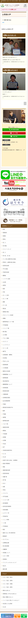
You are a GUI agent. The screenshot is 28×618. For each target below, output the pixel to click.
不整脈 (4, 414)
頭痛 (4, 486)
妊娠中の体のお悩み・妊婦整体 (10, 460)
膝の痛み (5, 331)
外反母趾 (5, 357)
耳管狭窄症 (5, 516)
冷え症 (4, 456)
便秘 (4, 466)
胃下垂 (4, 480)
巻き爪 (4, 565)
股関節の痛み (6, 311)
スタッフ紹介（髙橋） (8, 583)
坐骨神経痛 (5, 387)
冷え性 (4, 607)
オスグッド (5, 341)
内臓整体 (5, 549)
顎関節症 (5, 232)
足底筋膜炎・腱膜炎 (7, 354)
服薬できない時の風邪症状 (9, 532)
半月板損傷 (5, 325)
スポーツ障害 (6, 555)
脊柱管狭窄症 (6, 381)
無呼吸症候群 (6, 420)
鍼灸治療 (5, 569)
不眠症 (4, 404)
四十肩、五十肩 (6, 255)
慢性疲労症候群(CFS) (8, 407)
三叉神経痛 (5, 367)
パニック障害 (6, 519)
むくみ (4, 453)
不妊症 (4, 443)
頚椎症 (4, 235)
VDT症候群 (5, 496)
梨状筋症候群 (6, 390)
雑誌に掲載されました (8, 597)
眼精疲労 (5, 536)
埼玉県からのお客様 (7, 603)
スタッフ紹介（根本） (8, 577)
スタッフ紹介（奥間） (8, 580)
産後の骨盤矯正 (6, 463)
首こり (4, 242)
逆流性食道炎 (6, 473)
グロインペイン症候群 (8, 315)
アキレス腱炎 (6, 338)
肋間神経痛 (5, 377)
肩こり (4, 252)
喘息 (4, 529)
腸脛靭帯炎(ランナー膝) (8, 321)
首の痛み (5, 245)
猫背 (4, 288)
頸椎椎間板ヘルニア (7, 374)
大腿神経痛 (5, 394)
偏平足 (4, 351)
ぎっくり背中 (6, 295)
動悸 (4, 410)
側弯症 (4, 285)
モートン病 (5, 348)
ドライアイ (5, 493)
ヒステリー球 (6, 513)
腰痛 (4, 301)
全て (3, 22)
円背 (4, 292)
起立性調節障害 (6, 400)
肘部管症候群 (6, 265)
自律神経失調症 (6, 397)
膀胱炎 (4, 430)
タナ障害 (5, 334)
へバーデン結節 (6, 278)
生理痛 (4, 440)
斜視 (4, 229)
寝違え (4, 239)
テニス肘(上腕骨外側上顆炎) (9, 259)
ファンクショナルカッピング (9, 562)
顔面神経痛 (5, 364)
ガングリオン (6, 539)
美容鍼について (6, 552)
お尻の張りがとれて (10, 70)
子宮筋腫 (5, 433)
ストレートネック (7, 249)
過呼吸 (4, 417)
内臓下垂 (5, 476)
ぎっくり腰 (5, 298)
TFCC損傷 (5, 268)
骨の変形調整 (6, 546)
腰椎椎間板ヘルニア (7, 384)
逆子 (4, 447)
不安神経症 (5, 526)
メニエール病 (6, 499)
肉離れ (4, 318)
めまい (4, 483)
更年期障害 (5, 503)
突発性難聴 (5, 509)
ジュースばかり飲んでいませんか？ (11, 600)
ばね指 (4, 282)
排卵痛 (4, 437)
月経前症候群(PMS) (7, 450)
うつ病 (4, 522)
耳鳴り (4, 489)
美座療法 (5, 559)
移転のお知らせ (6, 590)
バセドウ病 (5, 423)
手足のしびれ (6, 361)
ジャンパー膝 (6, 328)
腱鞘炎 (4, 275)
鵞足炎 (4, 308)
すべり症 (5, 305)
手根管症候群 (6, 272)
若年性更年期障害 (7, 506)
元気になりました (9, 35)
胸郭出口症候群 (6, 371)
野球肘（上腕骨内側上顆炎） (9, 262)
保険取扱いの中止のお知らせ (9, 593)
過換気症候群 (6, 427)
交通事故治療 (6, 542)
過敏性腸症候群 (6, 470)
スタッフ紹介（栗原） (8, 587)
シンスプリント (6, 344)
